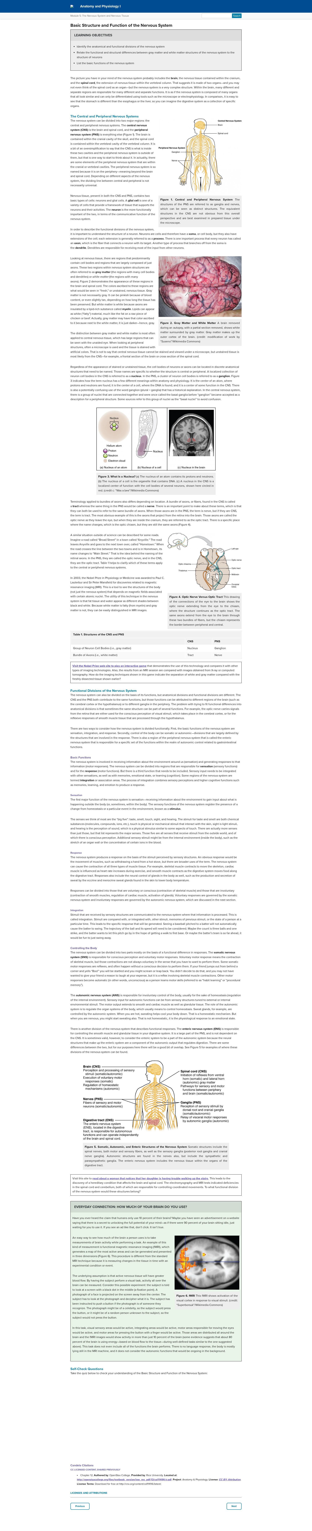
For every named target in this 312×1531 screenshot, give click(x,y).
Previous (80, 1506)
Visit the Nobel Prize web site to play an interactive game (109, 666)
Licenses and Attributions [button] (88, 1493)
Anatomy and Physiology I (100, 6)
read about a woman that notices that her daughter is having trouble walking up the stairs (150, 1178)
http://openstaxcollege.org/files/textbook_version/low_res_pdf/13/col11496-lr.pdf (124, 1479)
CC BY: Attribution (230, 1479)
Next (234, 1506)
